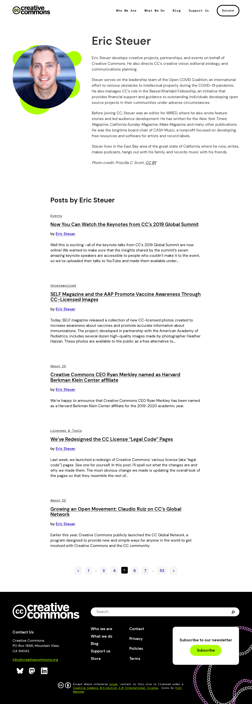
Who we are (101, 628)
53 (162, 570)
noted (113, 684)
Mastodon (32, 671)
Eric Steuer (65, 233)
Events (56, 216)
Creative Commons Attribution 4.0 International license (115, 688)
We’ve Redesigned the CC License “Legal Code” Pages (111, 439)
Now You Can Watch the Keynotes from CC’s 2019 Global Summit (124, 224)
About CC (58, 366)
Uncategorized (63, 285)
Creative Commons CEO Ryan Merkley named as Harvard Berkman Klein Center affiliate (115, 377)
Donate (228, 10)
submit (233, 612)
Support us (100, 651)
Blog (177, 10)
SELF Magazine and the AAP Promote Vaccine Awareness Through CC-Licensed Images (125, 297)
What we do (101, 636)
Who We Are (126, 10)
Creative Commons (31, 10)
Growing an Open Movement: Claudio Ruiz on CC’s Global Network (115, 512)
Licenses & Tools (66, 430)
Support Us (199, 10)
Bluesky (20, 671)
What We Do (155, 10)
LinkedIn (44, 671)
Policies (136, 648)
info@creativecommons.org (35, 659)
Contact (136, 628)
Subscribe (206, 650)
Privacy (136, 638)
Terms (134, 658)
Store (96, 658)
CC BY (150, 162)
